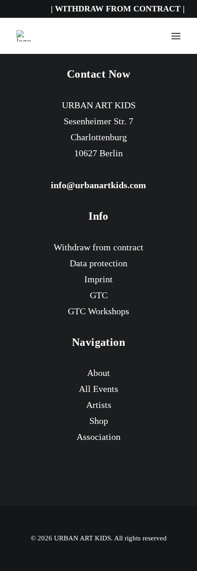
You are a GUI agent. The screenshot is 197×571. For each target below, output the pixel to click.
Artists (98, 405)
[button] (176, 36)
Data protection (98, 263)
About (98, 373)
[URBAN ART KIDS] (23, 36)
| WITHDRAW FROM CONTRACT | (118, 8)
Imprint (98, 279)
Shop (98, 421)
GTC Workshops (98, 311)
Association (98, 437)
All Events (98, 389)
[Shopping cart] (149, 36)
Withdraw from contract (98, 247)
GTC (99, 295)
